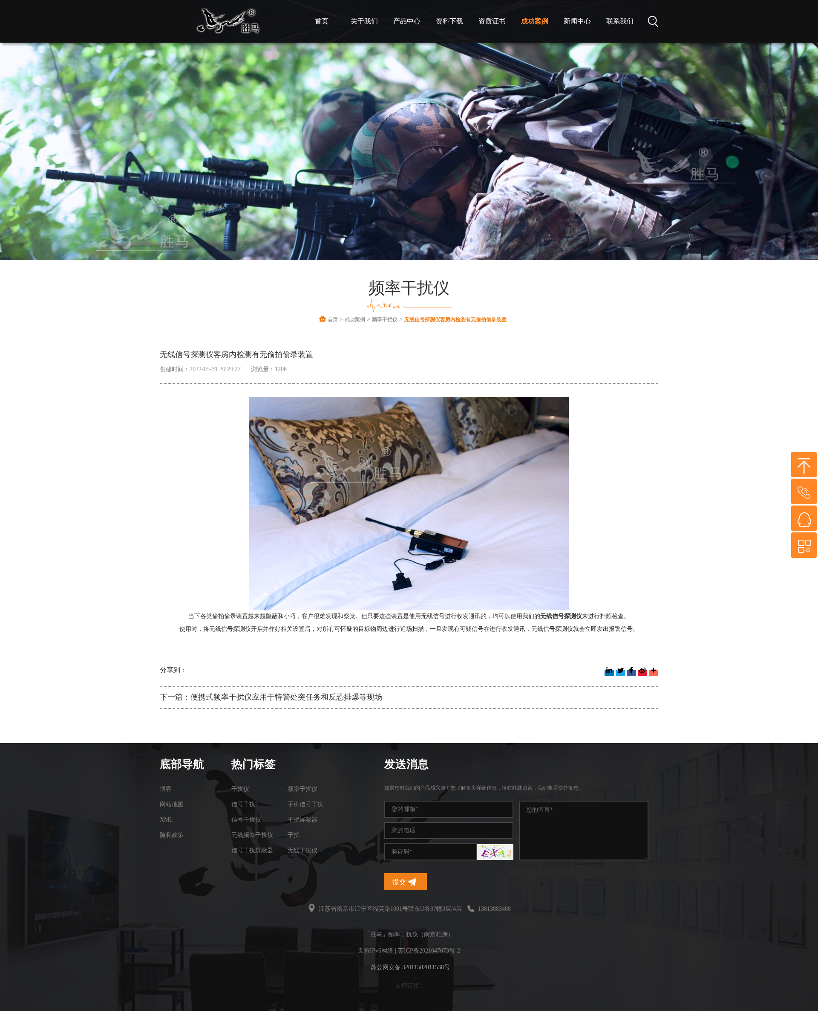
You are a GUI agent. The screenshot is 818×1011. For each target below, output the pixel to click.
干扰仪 (240, 789)
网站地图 (172, 804)
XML (166, 819)
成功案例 (534, 21)
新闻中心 (577, 21)
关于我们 (364, 21)
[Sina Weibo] (642, 673)
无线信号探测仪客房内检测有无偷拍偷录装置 (455, 319)
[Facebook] (631, 673)
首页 (321, 21)
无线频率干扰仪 (252, 835)
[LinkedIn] (609, 673)
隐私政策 (172, 835)
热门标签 (253, 764)
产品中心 (407, 21)
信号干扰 (243, 804)
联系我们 (620, 21)
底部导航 (182, 764)
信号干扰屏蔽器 (252, 850)
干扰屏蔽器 (302, 819)
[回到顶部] (804, 464)
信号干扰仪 (246, 819)
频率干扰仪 (384, 319)
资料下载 (449, 21)
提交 (400, 882)
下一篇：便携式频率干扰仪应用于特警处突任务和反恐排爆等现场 (271, 697)
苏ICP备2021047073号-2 (429, 950)
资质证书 (492, 21)
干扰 (294, 835)
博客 (166, 789)
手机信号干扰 (305, 804)
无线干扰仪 (302, 850)
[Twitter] (620, 673)
